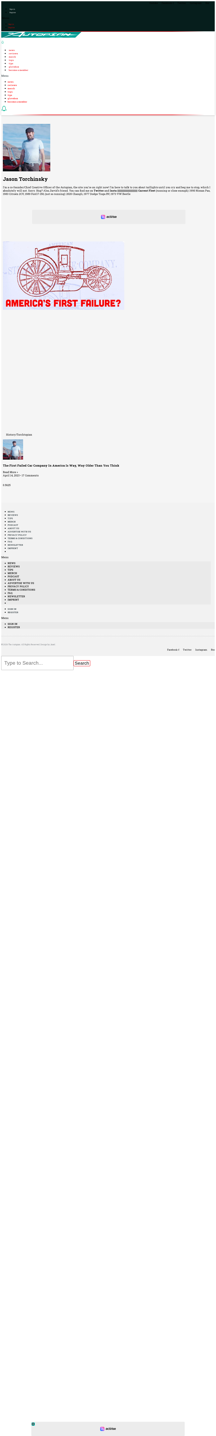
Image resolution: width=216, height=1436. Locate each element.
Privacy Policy (17, 535)
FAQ (10, 541)
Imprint (13, 548)
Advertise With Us (19, 531)
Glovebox (14, 66)
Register (12, 12)
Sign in (12, 9)
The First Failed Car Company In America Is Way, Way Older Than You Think (61, 465)
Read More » (10, 472)
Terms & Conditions (20, 538)
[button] (108, 18)
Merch (12, 56)
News (12, 50)
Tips (11, 63)
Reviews (13, 53)
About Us (13, 528)
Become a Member (18, 70)
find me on (92, 190)
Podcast (13, 525)
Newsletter (15, 544)
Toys (11, 60)
